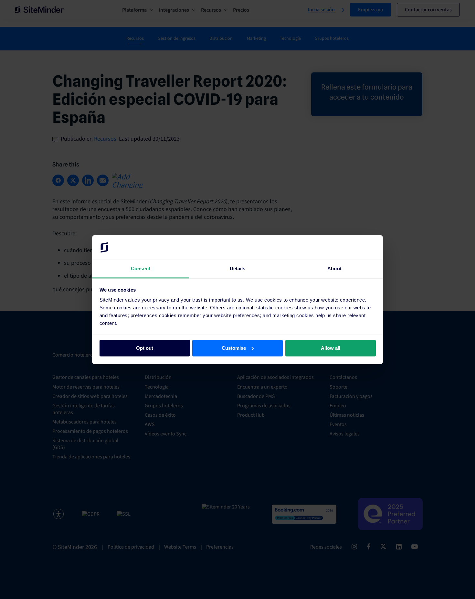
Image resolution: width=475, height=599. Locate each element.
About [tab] (334, 269)
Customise (234, 348)
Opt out (144, 348)
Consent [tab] (140, 269)
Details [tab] (238, 269)
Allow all (330, 348)
